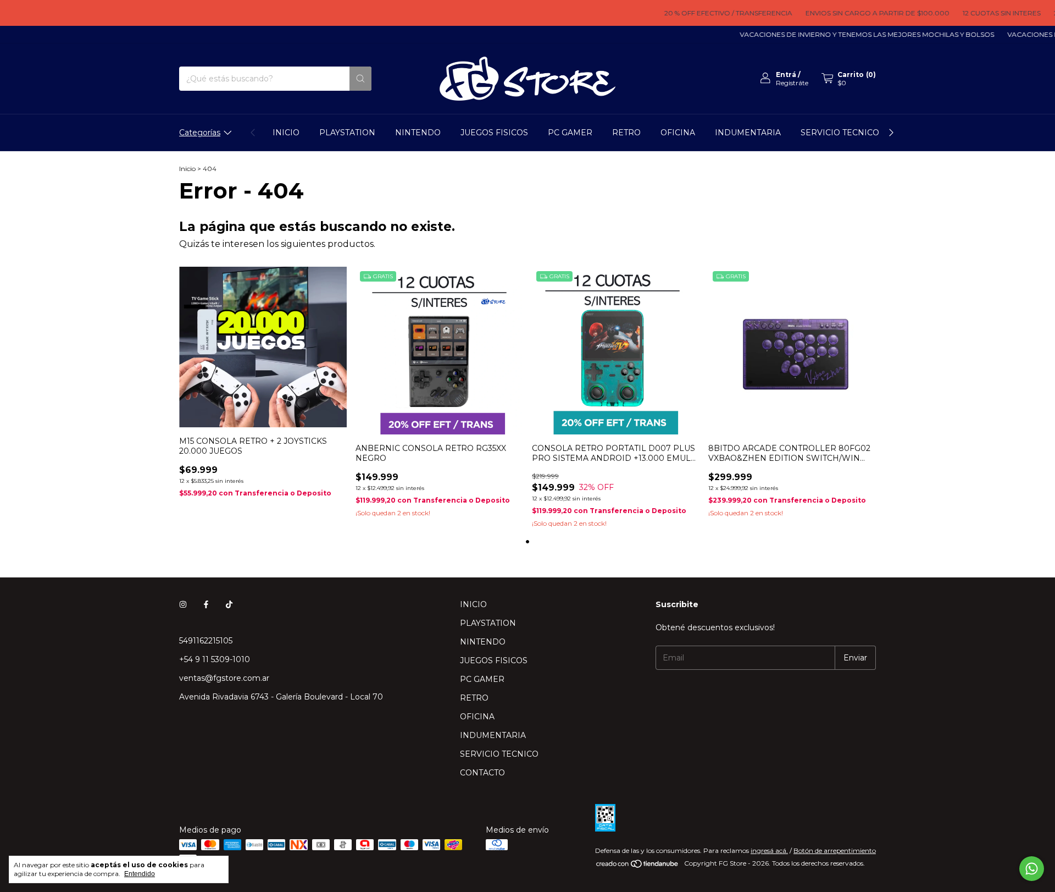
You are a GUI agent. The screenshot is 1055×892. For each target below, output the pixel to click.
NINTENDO (418, 132)
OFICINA (677, 132)
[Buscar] (360, 79)
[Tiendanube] (637, 866)
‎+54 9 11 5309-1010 (214, 659)
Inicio (187, 168)
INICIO (286, 132)
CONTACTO (482, 773)
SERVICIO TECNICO (840, 132)
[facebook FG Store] (206, 604)
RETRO (626, 132)
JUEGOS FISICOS (494, 132)
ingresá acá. (769, 850)
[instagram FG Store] (183, 604)
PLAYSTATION (347, 132)
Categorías (199, 132)
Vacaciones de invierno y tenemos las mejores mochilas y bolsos (850, 34)
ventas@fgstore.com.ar (224, 678)
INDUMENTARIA (748, 132)
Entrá (786, 74)
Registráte (792, 83)
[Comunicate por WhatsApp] (1031, 868)
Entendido (139, 874)
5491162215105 (205, 641)
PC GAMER (570, 132)
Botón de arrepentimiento (834, 850)
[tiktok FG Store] (229, 604)
